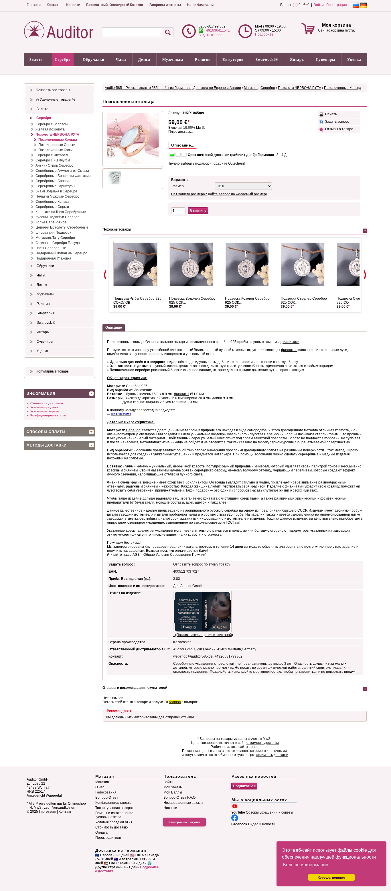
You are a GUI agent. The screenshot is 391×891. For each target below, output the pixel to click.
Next (365, 275)
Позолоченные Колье (56, 150)
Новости (73, 5)
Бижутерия (233, 59)
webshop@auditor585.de (193, 656)
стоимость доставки (262, 743)
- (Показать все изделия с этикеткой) (203, 635)
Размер (177, 186)
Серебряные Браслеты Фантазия (63, 176)
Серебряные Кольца (52, 202)
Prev (105, 275)
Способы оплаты (46, 432)
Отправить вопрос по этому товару (201, 564)
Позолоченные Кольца (57, 140)
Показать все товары (53, 90)
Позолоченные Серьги (56, 145)
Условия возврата (44, 411)
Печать (330, 114)
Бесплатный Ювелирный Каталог (114, 5)
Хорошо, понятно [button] (331, 877)
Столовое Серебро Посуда (57, 243)
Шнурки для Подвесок (53, 233)
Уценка (354, 59)
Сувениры (325, 59)
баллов (175, 702)
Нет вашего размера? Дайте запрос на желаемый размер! (219, 194)
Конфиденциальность (48, 415)
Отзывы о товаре (338, 129)
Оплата (101, 832)
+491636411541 (216, 30)
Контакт (53, 5)
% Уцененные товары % (55, 100)
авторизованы (146, 717)
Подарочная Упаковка (53, 258)
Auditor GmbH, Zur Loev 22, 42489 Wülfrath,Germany (214, 649)
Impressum (47, 812)
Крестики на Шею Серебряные (60, 212)
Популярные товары (53, 371)
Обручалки (93, 59)
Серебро (63, 59)
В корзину (197, 211)
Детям (144, 59)
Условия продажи (44, 407)
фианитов (289, 350)
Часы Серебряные (50, 248)
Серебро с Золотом (51, 124)
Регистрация (336, 5)
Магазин (251, 88)
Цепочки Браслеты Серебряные (61, 227)
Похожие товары (116, 229)
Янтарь (297, 59)
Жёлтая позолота (50, 129)
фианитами (290, 342)
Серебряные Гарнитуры (55, 186)
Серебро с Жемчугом (52, 160)
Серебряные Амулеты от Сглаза (62, 171)
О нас (99, 787)
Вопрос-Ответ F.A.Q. (179, 798)
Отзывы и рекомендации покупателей (134, 688)
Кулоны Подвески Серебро (57, 217)
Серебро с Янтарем (51, 155)
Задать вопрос (210, 35)
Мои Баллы (172, 792)
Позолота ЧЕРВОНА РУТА (57, 134)
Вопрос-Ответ (106, 798)
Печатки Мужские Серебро (57, 196)
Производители (108, 838)
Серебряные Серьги (52, 207)
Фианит (113, 482)
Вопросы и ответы (165, 5)
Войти (319, 5)
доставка (185, 132)
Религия (203, 59)
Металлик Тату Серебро (55, 238)
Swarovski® (267, 59)
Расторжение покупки (184, 822)
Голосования (105, 792)
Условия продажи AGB (113, 822)
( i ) (295, 5)
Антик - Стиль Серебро (54, 165)
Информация (41, 394)
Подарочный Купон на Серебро (61, 253)
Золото (36, 59)
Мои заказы (173, 787)
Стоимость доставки (46, 403)
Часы (121, 59)
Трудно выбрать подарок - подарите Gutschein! (206, 163)
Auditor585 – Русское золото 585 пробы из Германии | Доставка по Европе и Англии (173, 88)
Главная (34, 5)
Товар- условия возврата (115, 808)
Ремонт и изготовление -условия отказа (114, 815)
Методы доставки (47, 445)
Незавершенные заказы (183, 803)
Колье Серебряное (51, 222)
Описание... (182, 145)
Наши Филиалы (200, 5)
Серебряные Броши (52, 181)
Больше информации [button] (305, 864)
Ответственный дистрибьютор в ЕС (138, 649)
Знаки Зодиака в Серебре (56, 191)
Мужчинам (172, 59)
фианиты (181, 394)
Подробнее (264, 34)
